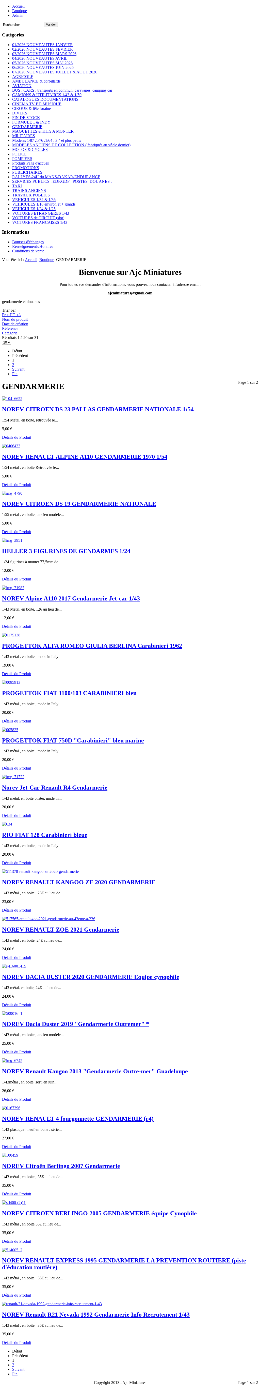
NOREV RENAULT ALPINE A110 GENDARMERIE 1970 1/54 (84, 456)
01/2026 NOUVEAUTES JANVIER (42, 45)
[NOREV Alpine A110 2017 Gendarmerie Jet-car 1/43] (13, 588)
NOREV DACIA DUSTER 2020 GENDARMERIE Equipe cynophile (90, 977)
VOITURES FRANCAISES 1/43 (39, 222)
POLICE (19, 154)
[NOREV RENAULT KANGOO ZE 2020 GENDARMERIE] (40, 871)
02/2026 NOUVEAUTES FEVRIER (42, 49)
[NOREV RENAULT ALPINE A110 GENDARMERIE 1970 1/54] (11, 446)
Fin (15, 374)
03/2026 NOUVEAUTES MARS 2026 (44, 54)
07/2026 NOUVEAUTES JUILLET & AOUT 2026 (54, 72)
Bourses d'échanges (28, 242)
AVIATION (21, 86)
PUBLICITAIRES (27, 172)
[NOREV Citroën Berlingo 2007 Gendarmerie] (10, 1155)
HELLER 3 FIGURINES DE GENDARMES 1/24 (66, 551)
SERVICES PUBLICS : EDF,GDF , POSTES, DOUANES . (62, 181)
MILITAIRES (23, 136)
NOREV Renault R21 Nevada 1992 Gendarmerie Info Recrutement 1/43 (96, 1314)
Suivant (18, 369)
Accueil (18, 6)
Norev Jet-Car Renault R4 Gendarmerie (54, 787)
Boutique (19, 11)
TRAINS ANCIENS (29, 190)
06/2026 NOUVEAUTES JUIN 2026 (43, 67)
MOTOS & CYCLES (30, 149)
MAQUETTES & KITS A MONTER (43, 131)
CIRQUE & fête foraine (31, 108)
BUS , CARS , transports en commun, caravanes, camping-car (62, 90)
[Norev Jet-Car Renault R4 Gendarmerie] (13, 777)
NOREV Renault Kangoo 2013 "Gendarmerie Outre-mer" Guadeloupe (95, 1071)
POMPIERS (22, 158)
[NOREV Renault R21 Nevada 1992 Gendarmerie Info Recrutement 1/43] (52, 1304)
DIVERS (19, 113)
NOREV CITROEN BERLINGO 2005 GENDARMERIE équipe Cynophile (99, 1213)
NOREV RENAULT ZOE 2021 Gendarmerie (60, 929)
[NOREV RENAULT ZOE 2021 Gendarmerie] (48, 919)
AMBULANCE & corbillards (36, 81)
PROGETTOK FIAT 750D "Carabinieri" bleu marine (73, 740)
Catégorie (10, 333)
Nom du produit (15, 319)
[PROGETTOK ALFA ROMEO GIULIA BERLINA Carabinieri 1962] (11, 635)
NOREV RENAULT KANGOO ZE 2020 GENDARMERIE (78, 882)
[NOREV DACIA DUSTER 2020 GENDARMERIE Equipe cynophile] (14, 966)
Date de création (15, 324)
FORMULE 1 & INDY (31, 122)
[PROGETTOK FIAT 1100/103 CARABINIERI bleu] (11, 682)
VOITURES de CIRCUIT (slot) (38, 218)
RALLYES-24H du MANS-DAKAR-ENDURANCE (56, 177)
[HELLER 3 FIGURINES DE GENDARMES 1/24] (12, 540)
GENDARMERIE (27, 127)
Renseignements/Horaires (32, 246)
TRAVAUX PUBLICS (31, 195)
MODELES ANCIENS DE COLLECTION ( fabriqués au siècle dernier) (71, 145)
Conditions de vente (28, 251)
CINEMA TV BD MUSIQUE (36, 104)
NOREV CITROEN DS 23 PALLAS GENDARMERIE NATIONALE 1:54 (98, 409)
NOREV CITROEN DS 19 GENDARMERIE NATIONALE (79, 503)
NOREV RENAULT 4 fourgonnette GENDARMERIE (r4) (78, 1118)
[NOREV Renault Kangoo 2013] (12, 1060)
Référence (10, 328)
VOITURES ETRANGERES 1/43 (40, 213)
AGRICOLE (22, 76)
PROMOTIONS (25, 168)
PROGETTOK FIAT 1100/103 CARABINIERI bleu (69, 693)
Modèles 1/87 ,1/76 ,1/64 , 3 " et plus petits (46, 140)
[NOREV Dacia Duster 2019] (12, 1013)
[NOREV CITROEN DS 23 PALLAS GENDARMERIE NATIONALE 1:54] (12, 398)
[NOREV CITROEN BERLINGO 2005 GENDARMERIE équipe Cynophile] (14, 1202)
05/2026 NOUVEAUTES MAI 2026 (42, 63)
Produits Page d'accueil (30, 163)
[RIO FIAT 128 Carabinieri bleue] (7, 824)
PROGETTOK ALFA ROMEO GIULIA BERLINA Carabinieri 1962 (92, 645)
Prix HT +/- (11, 315)
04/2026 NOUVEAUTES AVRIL (40, 58)
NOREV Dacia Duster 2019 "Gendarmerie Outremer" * (75, 1024)
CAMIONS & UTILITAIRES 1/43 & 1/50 (47, 95)
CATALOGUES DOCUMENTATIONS (45, 99)
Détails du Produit (16, 437)
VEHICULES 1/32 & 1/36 (34, 199)
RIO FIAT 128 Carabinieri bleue (44, 835)
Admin (17, 15)
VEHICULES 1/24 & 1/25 (34, 209)
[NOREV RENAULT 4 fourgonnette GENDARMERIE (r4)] (11, 1108)
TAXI (17, 186)
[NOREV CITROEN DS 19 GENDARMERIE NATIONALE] (12, 493)
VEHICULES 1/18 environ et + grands (43, 204)
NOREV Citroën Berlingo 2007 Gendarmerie (61, 1166)
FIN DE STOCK (26, 117)
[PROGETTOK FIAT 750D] (10, 730)
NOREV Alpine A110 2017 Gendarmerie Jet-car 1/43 (71, 598)
